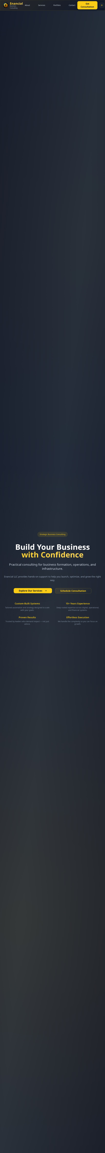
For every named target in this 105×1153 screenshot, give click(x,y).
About (27, 5)
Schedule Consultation (73, 590)
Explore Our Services (30, 590)
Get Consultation (87, 5)
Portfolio (57, 5)
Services (41, 5)
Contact (72, 5)
